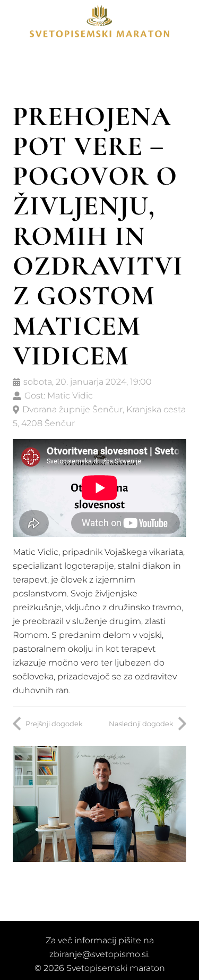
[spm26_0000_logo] (100, 21)
